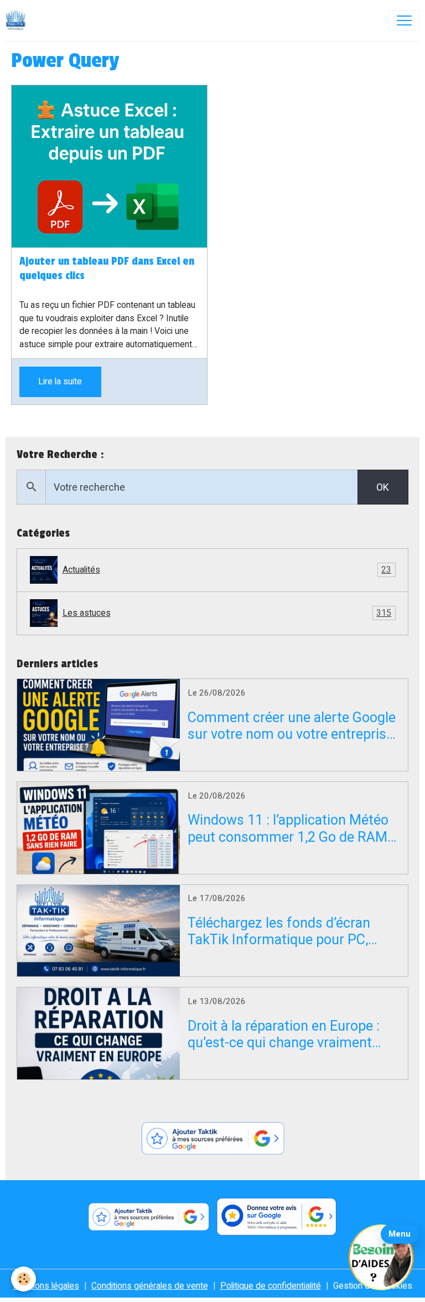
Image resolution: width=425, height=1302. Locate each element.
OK (382, 487)
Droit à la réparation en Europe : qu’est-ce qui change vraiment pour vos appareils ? (284, 1034)
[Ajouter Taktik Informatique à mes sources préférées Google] (212, 1138)
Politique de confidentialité (270, 1285)
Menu (399, 1234)
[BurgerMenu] (403, 20)
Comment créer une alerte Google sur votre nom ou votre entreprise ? (292, 726)
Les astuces (227, 613)
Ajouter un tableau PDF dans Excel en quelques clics (106, 268)
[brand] (18, 20)
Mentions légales (46, 1285)
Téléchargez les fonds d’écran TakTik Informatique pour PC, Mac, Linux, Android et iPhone (279, 931)
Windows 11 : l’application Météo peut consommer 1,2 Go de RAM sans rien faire (288, 828)
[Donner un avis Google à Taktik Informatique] (277, 1217)
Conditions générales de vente (149, 1285)
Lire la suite (60, 381)
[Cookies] (23, 1279)
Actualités (227, 569)
